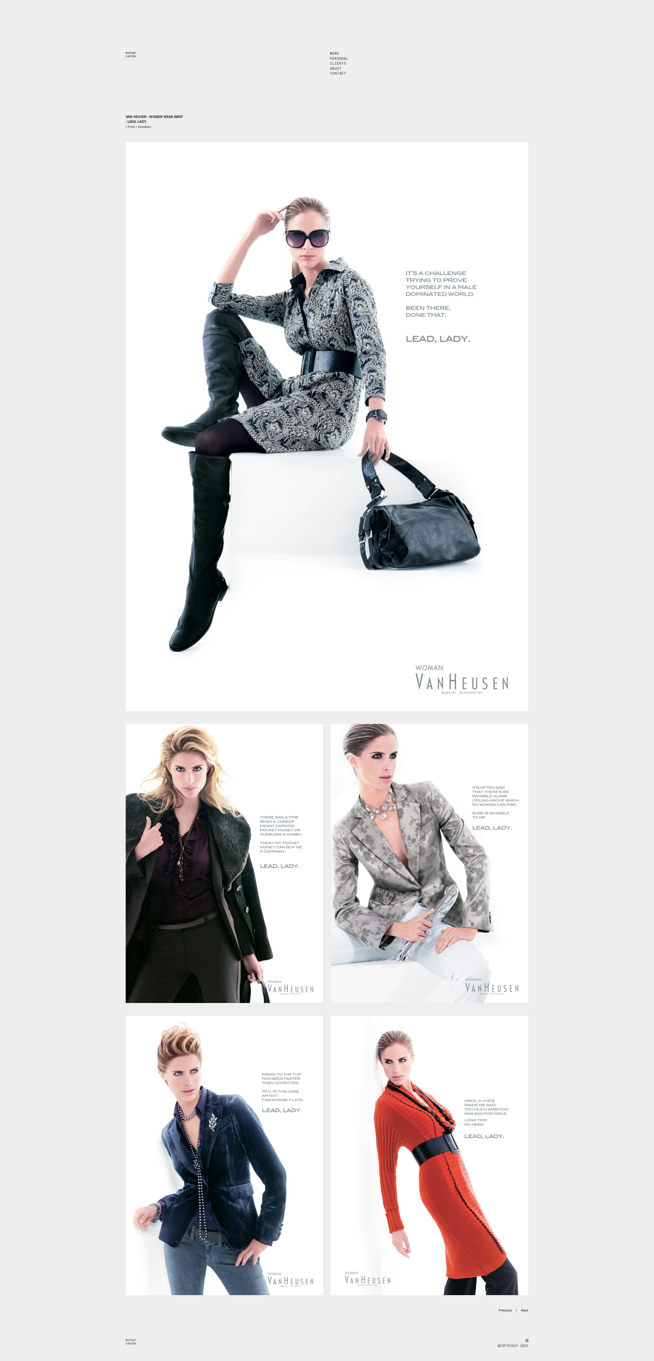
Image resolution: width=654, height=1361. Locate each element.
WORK (334, 53)
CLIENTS (338, 63)
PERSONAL (339, 58)
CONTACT (338, 73)
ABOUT (336, 68)
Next (524, 1310)
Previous (505, 1310)
